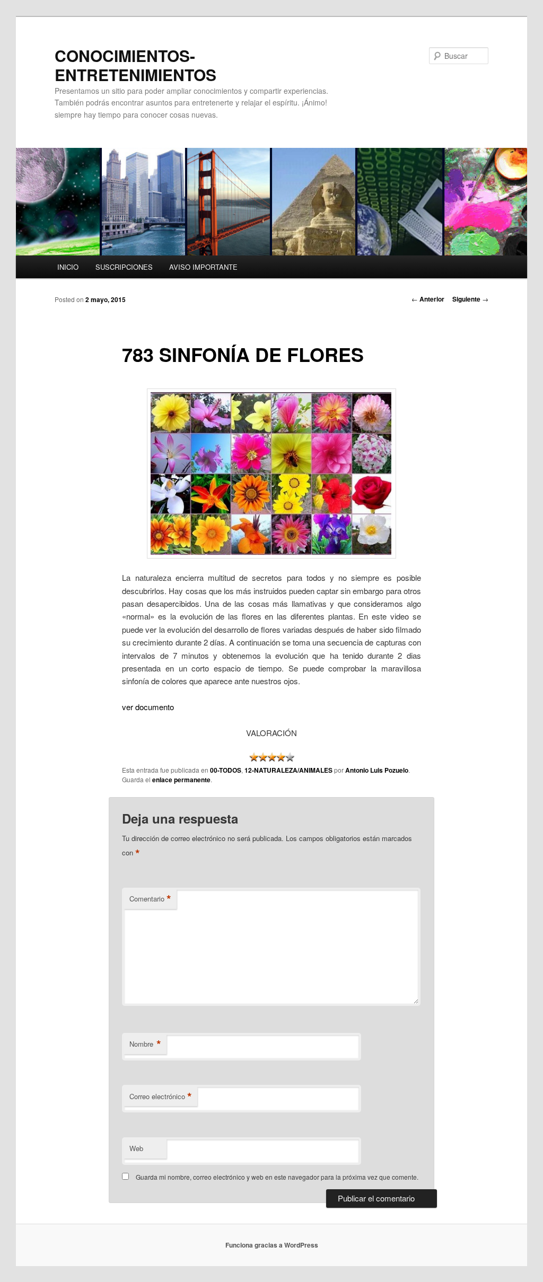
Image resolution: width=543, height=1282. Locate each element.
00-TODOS (225, 770)
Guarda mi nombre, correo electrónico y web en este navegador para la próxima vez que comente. (277, 1176)
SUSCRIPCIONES (124, 267)
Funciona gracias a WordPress (271, 1245)
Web (136, 1148)
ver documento (148, 706)
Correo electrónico (160, 1096)
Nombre (145, 1044)
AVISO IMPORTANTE (203, 267)
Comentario (150, 898)
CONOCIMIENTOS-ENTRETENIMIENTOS (135, 65)
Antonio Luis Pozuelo (376, 770)
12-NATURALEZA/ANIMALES (288, 770)
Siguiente (470, 299)
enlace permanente (181, 779)
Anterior (427, 299)
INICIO (67, 267)
